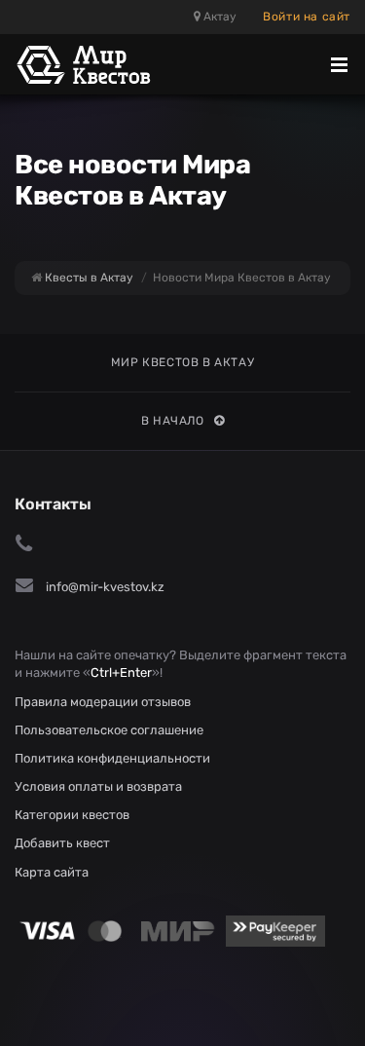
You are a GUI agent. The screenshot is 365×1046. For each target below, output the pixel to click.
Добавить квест (62, 843)
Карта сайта (52, 872)
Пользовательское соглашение (109, 730)
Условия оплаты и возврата (98, 786)
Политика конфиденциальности (112, 758)
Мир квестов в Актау (182, 362)
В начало (172, 421)
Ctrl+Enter (121, 672)
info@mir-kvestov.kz (105, 586)
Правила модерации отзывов (103, 701)
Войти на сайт (306, 16)
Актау (219, 16)
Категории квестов (72, 814)
